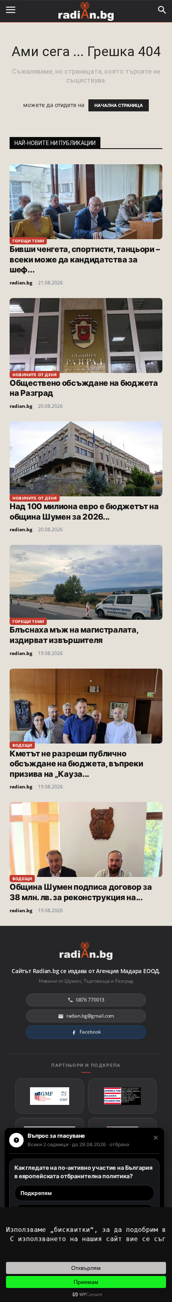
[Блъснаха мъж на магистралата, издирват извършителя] (86, 582)
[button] (162, 10)
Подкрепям (36, 1193)
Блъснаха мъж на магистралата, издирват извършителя (74, 635)
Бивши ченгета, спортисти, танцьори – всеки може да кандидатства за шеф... (85, 259)
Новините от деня (34, 374)
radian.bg (21, 282)
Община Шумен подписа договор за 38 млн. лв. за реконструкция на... (81, 892)
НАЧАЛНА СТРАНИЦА (118, 105)
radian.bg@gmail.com (90, 1015)
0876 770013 (90, 999)
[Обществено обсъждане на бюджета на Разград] (86, 335)
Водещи (22, 745)
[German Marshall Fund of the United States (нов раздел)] (49, 1096)
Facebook (90, 1031)
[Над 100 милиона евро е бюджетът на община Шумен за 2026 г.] (86, 458)
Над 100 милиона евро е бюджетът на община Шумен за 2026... (84, 512)
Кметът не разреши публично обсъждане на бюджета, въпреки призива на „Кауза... (76, 764)
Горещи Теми (28, 241)
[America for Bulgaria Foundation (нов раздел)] (122, 1096)
